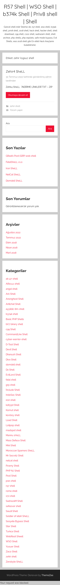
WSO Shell (11, 541)
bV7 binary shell (14, 324)
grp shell (10, 384)
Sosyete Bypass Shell (17, 521)
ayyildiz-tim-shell (15, 309)
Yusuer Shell (12, 546)
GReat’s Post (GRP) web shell (21, 155)
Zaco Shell (11, 551)
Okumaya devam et (18, 95)
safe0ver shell (13, 506)
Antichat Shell (13, 304)
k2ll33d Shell (12, 405)
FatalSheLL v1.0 (14, 162)
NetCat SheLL (13, 174)
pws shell (11, 480)
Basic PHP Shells (15, 319)
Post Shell (11, 475)
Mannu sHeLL (13, 435)
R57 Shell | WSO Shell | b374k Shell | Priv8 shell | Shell (30, 14)
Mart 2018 (11, 252)
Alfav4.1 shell (13, 283)
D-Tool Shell (12, 344)
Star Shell (11, 526)
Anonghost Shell (14, 298)
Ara (8, 123)
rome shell (11, 491)
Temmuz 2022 (13, 237)
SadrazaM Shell (14, 501)
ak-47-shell (12, 278)
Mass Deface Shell (15, 440)
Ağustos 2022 (13, 232)
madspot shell (13, 430)
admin (48, 77)
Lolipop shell (13, 425)
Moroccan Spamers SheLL (20, 450)
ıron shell (10, 400)
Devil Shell (11, 349)
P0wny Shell (12, 465)
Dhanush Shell (13, 354)
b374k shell (12, 314)
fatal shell (11, 379)
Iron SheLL (11, 168)
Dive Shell (11, 359)
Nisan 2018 (11, 247)
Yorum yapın (16, 110)
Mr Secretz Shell (14, 455)
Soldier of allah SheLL (17, 516)
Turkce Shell (12, 531)
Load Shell (11, 420)
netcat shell (12, 460)
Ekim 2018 (11, 242)
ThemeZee (47, 575)
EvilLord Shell (13, 374)
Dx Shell (10, 369)
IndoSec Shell (13, 394)
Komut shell (12, 410)
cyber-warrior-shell (16, 339)
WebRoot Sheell (14, 536)
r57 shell (10, 485)
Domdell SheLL (14, 180)
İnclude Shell (13, 389)
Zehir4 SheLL (15, 71)
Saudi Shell (12, 511)
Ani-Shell (10, 293)
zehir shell (15, 106)
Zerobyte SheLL (14, 561)
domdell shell (13, 364)
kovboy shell (13, 415)
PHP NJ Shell (13, 470)
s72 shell (10, 496)
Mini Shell (11, 445)
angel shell (11, 289)
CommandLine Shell (17, 334)
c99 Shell (11, 329)
